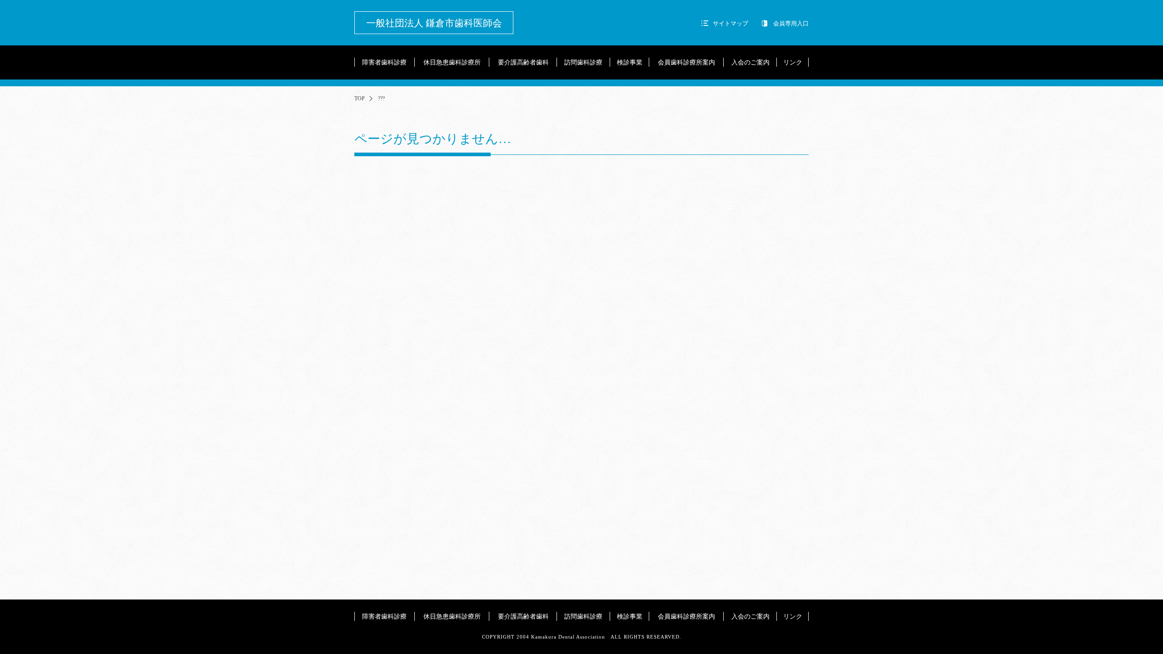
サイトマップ (730, 23)
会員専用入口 (791, 23)
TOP (359, 98)
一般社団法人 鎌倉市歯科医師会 (434, 23)
